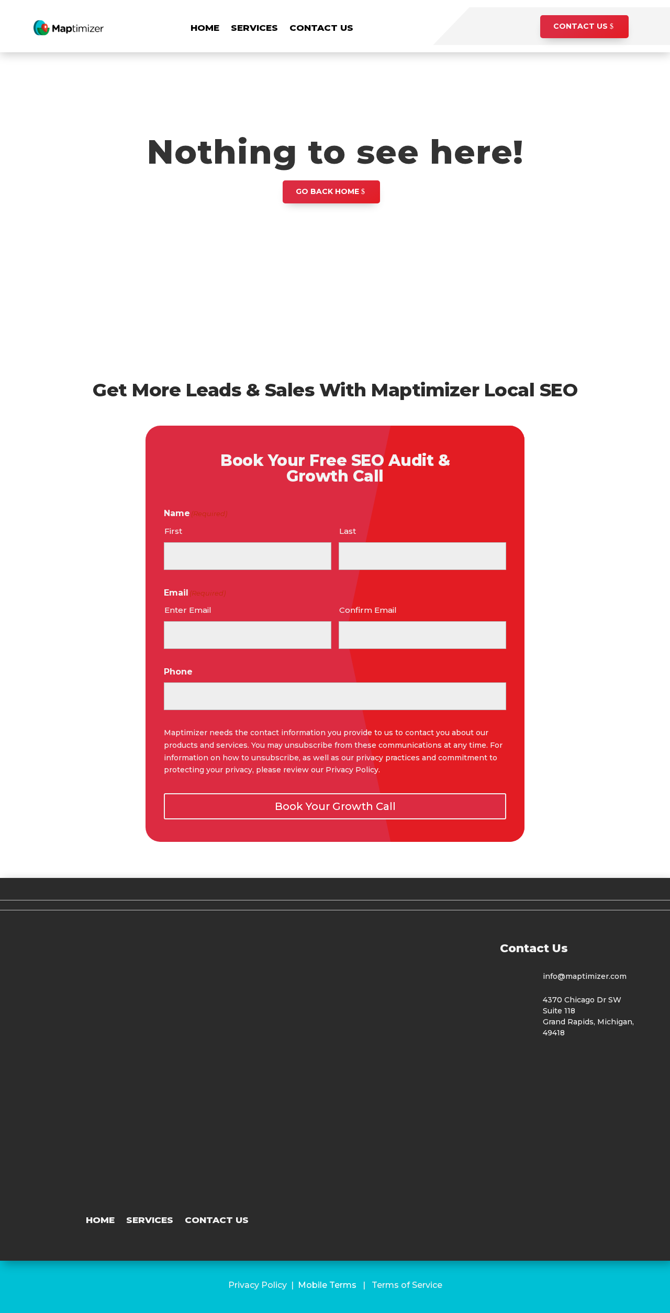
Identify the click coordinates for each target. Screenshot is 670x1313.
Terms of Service (407, 1285)
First (173, 531)
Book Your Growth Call (335, 806)
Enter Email (187, 610)
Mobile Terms (327, 1285)
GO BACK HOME (327, 191)
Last (347, 531)
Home (205, 27)
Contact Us (321, 27)
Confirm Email (368, 610)
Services (254, 27)
